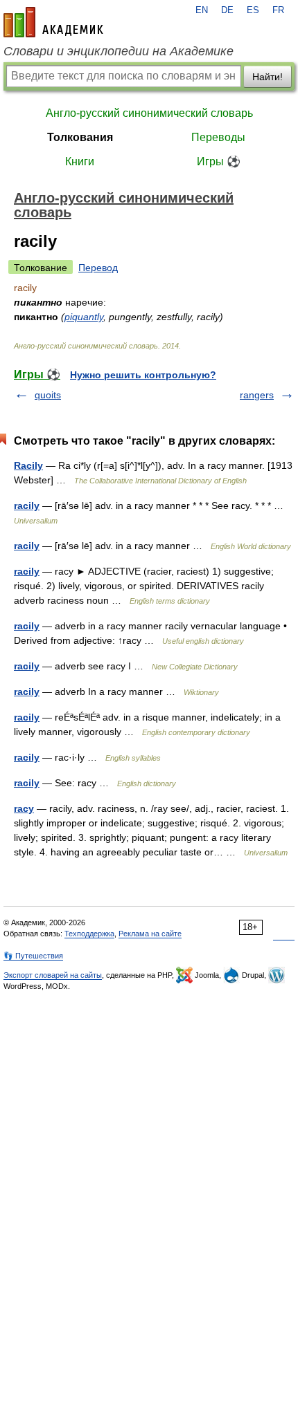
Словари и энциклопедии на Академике (118, 51)
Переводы (218, 137)
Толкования (80, 137)
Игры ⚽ (218, 161)
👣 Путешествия (33, 956)
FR (278, 10)
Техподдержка (89, 933)
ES (253, 10)
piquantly (83, 316)
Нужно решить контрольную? (143, 374)
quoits (48, 394)
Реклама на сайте (150, 933)
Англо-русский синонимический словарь (149, 113)
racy (24, 808)
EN (201, 10)
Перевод (98, 267)
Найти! (267, 76)
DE (227, 10)
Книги (79, 161)
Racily (28, 465)
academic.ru (53, 22)
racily (27, 505)
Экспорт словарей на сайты (52, 975)
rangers (257, 394)
